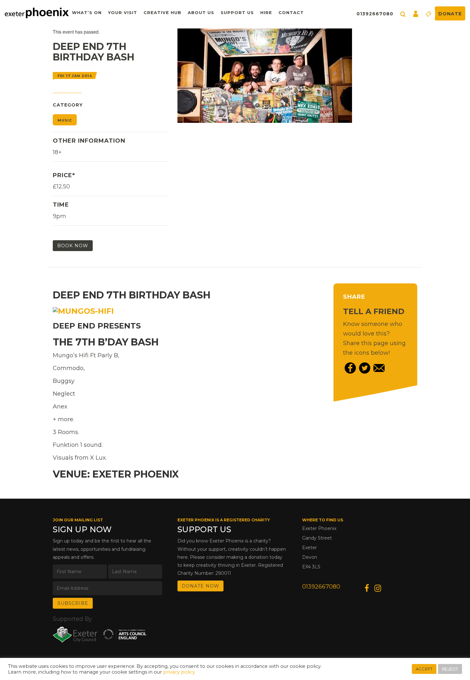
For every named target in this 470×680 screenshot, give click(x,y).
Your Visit (122, 12)
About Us (201, 12)
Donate (450, 14)
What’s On (87, 12)
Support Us (237, 12)
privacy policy (179, 672)
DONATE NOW (200, 586)
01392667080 (374, 14)
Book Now (72, 246)
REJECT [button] (450, 669)
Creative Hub (162, 12)
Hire (266, 12)
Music (65, 120)
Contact (291, 12)
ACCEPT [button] (424, 668)
